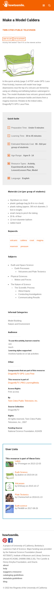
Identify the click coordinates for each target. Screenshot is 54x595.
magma (40, 240)
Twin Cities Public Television (19, 30)
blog (5, 582)
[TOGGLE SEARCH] (49, 5)
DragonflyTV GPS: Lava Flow (21, 374)
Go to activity (19, 39)
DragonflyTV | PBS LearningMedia (23, 383)
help (5, 569)
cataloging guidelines (13, 575)
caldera (23, 240)
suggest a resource (12, 572)
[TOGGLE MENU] (43, 5)
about (6, 565)
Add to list (7, 39)
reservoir (14, 246)
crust (32, 240)
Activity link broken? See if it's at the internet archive (22, 42)
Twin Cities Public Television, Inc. (23, 401)
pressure (24, 246)
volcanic (13, 240)
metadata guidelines (12, 578)
